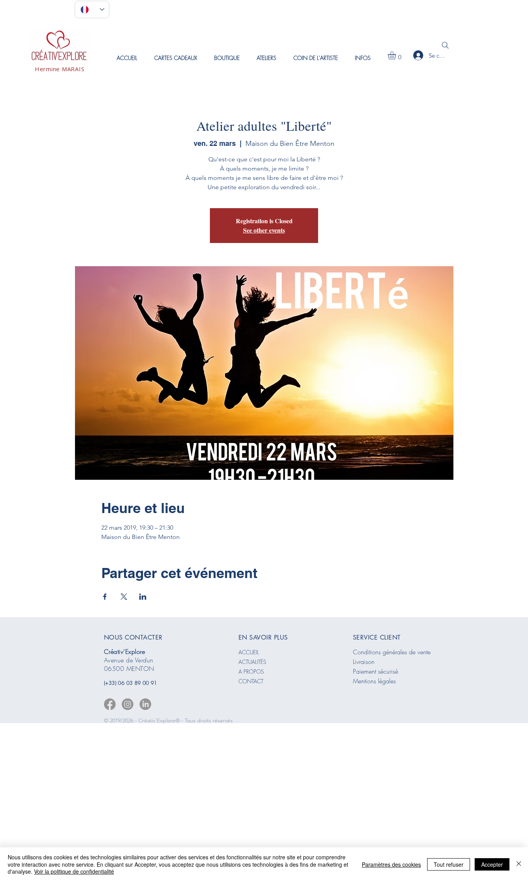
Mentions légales (374, 681)
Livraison (364, 661)
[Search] (445, 45)
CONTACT (250, 681)
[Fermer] (518, 864)
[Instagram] (127, 704)
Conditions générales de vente (392, 652)
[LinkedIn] (145, 704)
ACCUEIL (248, 652)
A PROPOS (251, 671)
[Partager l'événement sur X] (124, 597)
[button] (266, 58)
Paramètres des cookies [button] (391, 864)
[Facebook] (110, 704)
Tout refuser (448, 864)
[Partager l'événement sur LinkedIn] (142, 597)
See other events (264, 230)
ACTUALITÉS (252, 661)
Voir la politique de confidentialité (74, 871)
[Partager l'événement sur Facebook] (105, 597)
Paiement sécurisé (375, 671)
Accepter (492, 864)
